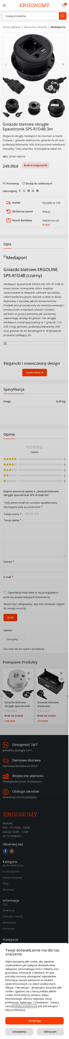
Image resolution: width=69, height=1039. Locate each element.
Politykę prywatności (24, 1006)
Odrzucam (50, 1031)
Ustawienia (19, 1031)
